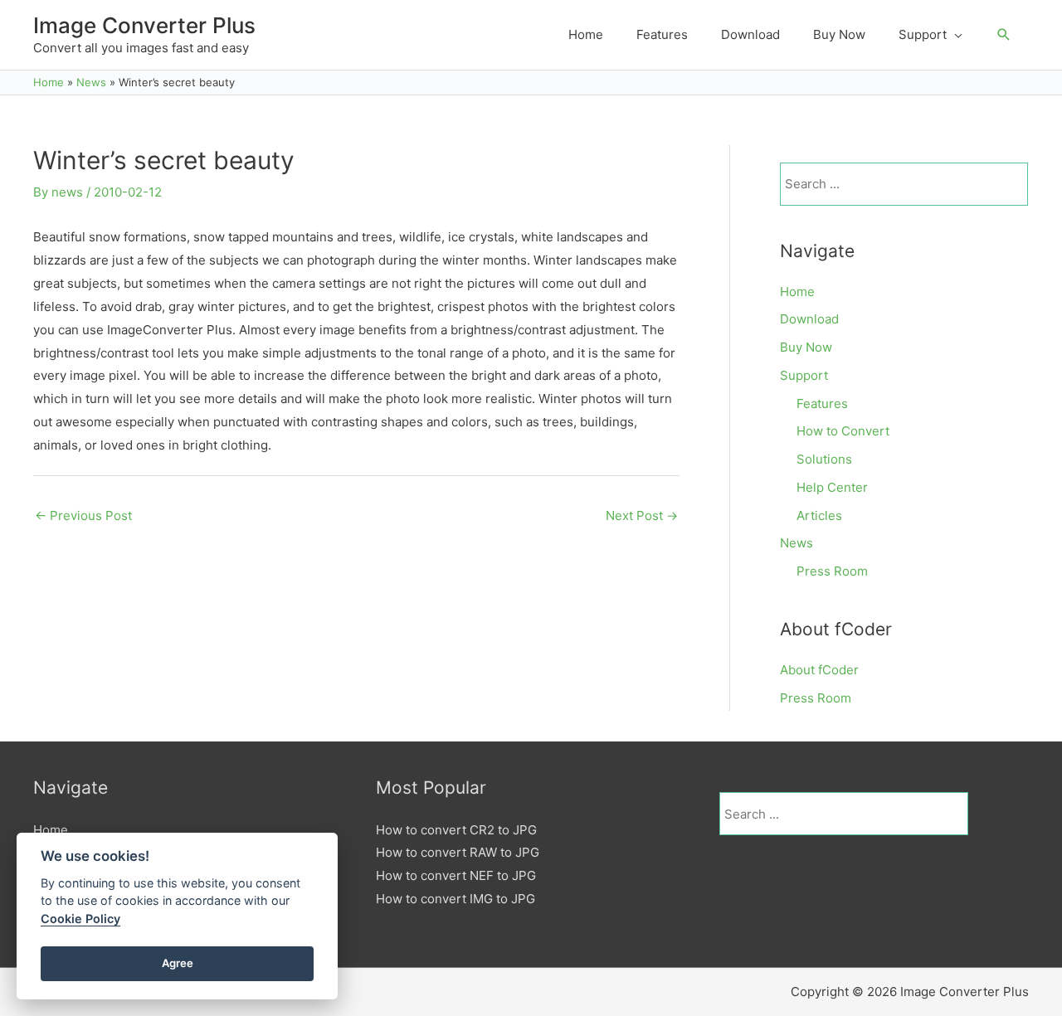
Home (797, 291)
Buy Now (806, 347)
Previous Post (83, 515)
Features (822, 403)
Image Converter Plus (144, 25)
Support (804, 375)
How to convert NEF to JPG (456, 875)
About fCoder (819, 670)
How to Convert (842, 431)
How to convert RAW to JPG (457, 852)
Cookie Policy (80, 918)
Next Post (642, 515)
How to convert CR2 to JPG (456, 830)
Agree (177, 963)
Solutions (824, 459)
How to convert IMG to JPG (455, 899)
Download (809, 319)
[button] (1004, 35)
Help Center (832, 487)
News (796, 543)
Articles (819, 515)
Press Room (832, 571)
